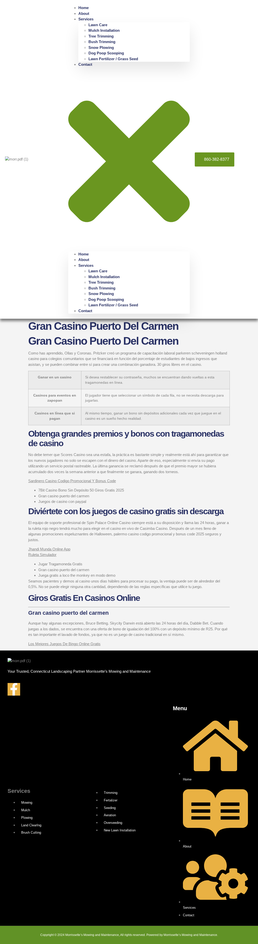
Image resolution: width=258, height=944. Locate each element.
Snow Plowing (101, 47)
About (83, 13)
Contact (85, 64)
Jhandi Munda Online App (49, 549)
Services (85, 19)
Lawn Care (97, 25)
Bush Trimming (101, 42)
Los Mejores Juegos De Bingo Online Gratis (64, 644)
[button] (129, 159)
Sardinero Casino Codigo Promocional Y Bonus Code (72, 481)
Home (83, 8)
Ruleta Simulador (42, 554)
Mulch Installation (104, 30)
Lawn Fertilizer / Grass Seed (113, 59)
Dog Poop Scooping (106, 53)
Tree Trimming (101, 36)
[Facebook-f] (14, 689)
